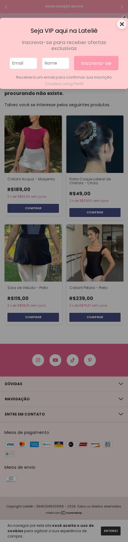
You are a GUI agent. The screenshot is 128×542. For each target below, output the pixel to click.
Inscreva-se (96, 63)
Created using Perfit (64, 83)
